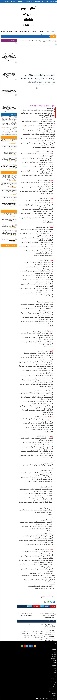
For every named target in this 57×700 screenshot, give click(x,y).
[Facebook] (32, 646)
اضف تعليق (38, 85)
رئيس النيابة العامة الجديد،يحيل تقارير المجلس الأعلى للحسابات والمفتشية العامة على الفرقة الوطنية (9, 185)
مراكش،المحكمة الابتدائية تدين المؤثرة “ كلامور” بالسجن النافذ (9, 152)
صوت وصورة (43, 34)
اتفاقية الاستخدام (30, 1)
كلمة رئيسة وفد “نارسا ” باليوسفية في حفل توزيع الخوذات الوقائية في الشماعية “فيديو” (9, 75)
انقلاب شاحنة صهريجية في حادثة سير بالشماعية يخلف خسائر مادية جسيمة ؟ (9, 192)
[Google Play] (22, 646)
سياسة (21, 31)
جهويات (48, 31)
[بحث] (3, 4)
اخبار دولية (34, 31)
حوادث (3, 31)
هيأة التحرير (38, 1)
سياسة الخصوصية (20, 1)
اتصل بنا (7, 1)
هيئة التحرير (52, 85)
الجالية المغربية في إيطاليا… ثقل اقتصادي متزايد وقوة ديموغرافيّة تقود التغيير (9, 121)
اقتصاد (15, 31)
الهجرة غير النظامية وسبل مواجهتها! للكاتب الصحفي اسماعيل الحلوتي (8, 117)
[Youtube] (25, 646)
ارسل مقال (12, 1)
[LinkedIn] (27, 646)
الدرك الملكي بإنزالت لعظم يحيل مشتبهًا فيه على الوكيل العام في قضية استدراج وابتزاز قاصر (9, 159)
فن (7, 31)
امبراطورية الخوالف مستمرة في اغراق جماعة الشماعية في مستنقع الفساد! (9, 91)
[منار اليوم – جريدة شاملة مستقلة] (28, 17)
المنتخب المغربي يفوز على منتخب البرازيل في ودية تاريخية (25, 634)
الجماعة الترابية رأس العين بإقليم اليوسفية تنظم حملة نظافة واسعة (8, 214)
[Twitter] (30, 646)
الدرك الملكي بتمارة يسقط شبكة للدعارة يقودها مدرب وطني (8, 147)
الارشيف (50, 40)
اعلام (49, 34)
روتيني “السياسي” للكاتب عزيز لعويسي (9, 198)
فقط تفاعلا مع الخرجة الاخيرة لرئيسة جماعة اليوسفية (8, 239)
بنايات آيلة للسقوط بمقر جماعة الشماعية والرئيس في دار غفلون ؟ (8, 225)
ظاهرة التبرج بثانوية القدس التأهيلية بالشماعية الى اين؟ (26, 613)
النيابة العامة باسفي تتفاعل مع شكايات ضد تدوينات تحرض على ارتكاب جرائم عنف (9, 166)
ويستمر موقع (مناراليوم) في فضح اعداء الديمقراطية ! (8, 219)
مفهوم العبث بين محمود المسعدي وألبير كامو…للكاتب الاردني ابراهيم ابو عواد (9, 125)
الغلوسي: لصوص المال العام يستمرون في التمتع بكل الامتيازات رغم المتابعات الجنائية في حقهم (37, 635)
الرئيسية (53, 31)
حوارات (53, 34)
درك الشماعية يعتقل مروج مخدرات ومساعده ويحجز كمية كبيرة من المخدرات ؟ (9, 204)
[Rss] (35, 646)
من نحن (43, 1)
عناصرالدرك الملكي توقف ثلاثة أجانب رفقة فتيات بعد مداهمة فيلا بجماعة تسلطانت (9, 141)
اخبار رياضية (27, 31)
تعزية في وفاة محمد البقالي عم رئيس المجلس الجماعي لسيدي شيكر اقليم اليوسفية (47, 614)
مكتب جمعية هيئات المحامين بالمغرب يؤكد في (40, 36)
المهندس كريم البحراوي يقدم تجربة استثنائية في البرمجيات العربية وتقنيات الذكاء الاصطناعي (9, 129)
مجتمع (10, 31)
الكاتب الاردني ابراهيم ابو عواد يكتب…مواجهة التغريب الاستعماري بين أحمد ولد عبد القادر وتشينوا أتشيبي (9, 133)
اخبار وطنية (41, 31)
